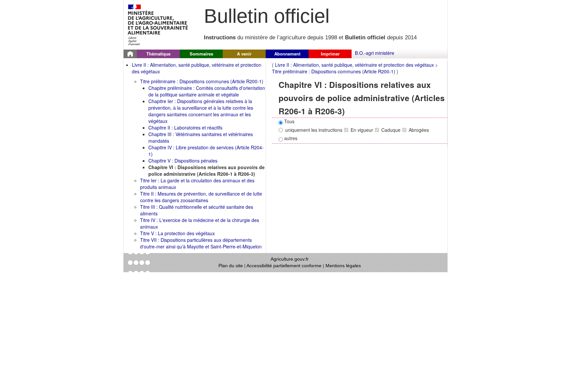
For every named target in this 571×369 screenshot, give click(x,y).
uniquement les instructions (313, 130)
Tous (288, 121)
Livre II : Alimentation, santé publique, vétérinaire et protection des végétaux (354, 64)
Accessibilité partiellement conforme (284, 265)
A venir (244, 54)
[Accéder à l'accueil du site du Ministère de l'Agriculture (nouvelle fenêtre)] (158, 24)
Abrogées (419, 130)
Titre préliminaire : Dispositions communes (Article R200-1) (201, 81)
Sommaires (201, 54)
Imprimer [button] (330, 54)
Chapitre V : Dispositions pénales (182, 160)
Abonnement (287, 54)
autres (290, 138)
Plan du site (230, 265)
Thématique (158, 54)
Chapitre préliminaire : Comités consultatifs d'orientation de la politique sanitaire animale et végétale (206, 91)
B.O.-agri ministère (374, 53)
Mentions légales (343, 265)
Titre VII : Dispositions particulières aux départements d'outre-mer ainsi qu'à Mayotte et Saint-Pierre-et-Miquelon (201, 243)
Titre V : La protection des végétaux (177, 233)
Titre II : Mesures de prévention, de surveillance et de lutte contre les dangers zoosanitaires (201, 196)
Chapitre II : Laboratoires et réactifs (185, 127)
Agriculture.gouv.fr (290, 259)
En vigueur (362, 130)
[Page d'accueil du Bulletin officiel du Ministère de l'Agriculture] (130, 54)
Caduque (390, 130)
